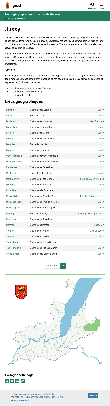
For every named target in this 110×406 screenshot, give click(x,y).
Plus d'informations (20, 400)
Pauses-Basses (14, 161)
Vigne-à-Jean (12, 253)
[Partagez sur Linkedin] (17, 382)
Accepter (93, 395)
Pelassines (11, 167)
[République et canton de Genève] (7, 5)
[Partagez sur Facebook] (7, 382)
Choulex (100, 179)
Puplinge (92, 213)
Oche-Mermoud (14, 155)
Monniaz (10, 144)
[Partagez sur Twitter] (12, 382)
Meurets (10, 132)
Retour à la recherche (16, 19)
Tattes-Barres (13, 242)
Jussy (101, 109)
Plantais (10, 184)
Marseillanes (12, 127)
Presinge (99, 121)
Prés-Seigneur (13, 207)
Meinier (84, 179)
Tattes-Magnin (13, 248)
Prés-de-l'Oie (12, 196)
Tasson (10, 236)
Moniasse (11, 138)
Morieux (10, 150)
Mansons (11, 121)
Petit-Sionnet (12, 179)
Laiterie (10, 109)
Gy (102, 225)
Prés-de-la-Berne (14, 202)
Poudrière (11, 190)
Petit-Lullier (12, 173)
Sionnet (10, 230)
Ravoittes (11, 219)
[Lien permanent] (22, 382)
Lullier (9, 115)
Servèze (10, 225)
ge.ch (17, 5)
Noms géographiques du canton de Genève (32, 14)
